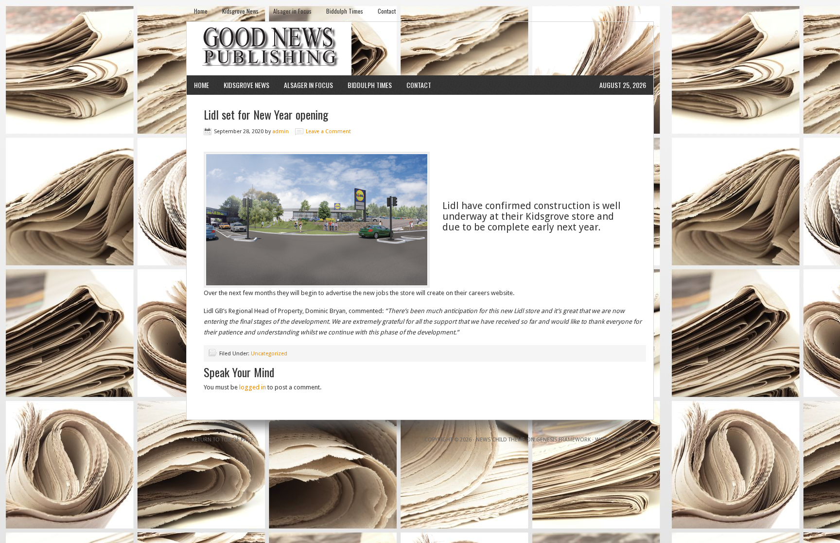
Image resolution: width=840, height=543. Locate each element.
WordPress (611, 440)
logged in (252, 387)
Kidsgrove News (240, 11)
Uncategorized (269, 353)
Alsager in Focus (292, 11)
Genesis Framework (563, 440)
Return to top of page (223, 440)
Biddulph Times (344, 11)
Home (201, 11)
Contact (387, 11)
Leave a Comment (328, 131)
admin (280, 131)
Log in (639, 440)
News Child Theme (500, 440)
